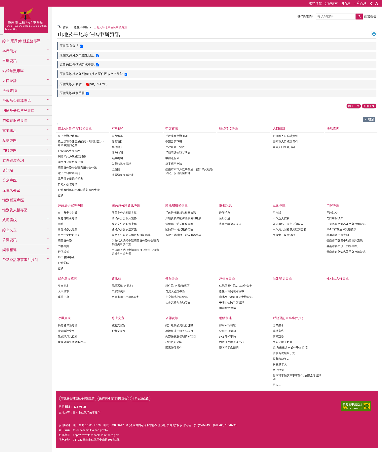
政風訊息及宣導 (67, 336)
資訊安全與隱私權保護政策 (78, 398)
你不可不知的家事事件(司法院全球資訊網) (297, 377)
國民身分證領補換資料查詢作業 (131, 235)
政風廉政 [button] (9, 220)
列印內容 (373, 33)
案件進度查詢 (67, 278)
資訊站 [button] (7, 170)
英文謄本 (63, 285)
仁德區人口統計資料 (285, 135)
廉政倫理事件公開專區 (72, 342)
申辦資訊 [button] (9, 61)
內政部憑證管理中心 (231, 342)
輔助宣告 (278, 336)
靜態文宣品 (119, 325)
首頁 (65, 27)
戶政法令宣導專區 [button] (16, 101)
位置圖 (116, 169)
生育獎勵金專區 (67, 218)
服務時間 (117, 152)
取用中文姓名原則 (69, 235)
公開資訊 (171, 318)
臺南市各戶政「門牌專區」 (343, 246)
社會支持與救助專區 (177, 302)
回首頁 (345, 3)
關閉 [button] (371, 119)
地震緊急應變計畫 (123, 174)
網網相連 (225, 318)
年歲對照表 (119, 291)
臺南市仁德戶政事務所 (26, 19)
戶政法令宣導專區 (70, 205)
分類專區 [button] (9, 180)
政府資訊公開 (173, 342)
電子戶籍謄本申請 (69, 173)
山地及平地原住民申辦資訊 (110, 27)
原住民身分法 (69, 46)
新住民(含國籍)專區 (177, 285)
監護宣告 (278, 330)
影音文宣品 (119, 330)
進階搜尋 (370, 16)
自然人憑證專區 (67, 184)
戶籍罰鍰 (63, 262)
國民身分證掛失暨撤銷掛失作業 (77, 167)
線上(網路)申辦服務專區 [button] (21, 41)
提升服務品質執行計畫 (179, 325)
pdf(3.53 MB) (98, 84)
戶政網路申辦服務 (69, 150)
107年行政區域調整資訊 (341, 229)
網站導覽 (315, 3)
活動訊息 (224, 218)
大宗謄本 (63, 291)
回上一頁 (353, 106)
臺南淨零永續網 (229, 347)
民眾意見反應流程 (284, 235)
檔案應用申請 (173, 163)
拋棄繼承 (278, 325)
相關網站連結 (227, 308)
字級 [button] (376, 3)
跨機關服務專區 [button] (14, 121)
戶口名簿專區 (66, 257)
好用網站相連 (227, 325)
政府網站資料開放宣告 (113, 398)
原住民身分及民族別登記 (77, 55)
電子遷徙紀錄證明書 (70, 178)
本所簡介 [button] (9, 51)
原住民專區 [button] (11, 190)
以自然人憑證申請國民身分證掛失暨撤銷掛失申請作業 (135, 242)
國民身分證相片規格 (124, 218)
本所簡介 (118, 128)
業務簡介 (117, 147)
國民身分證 (65, 240)
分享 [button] (371, 3)
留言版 (277, 212)
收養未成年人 (281, 358)
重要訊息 (225, 205)
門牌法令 (332, 212)
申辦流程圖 (172, 158)
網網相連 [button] (9, 250)
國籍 (60, 223)
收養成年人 (280, 364)
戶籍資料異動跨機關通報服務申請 (79, 189)
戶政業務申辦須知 (176, 135)
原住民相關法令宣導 (231, 291)
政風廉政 (64, 318)
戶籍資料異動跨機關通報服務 (183, 218)
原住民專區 (81, 27)
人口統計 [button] (9, 81)
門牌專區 (332, 205)
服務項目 (117, 141)
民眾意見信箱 (281, 218)
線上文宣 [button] (9, 230)
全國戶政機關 (227, 330)
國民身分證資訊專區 (126, 205)
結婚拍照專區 (13, 71)
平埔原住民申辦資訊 (231, 302)
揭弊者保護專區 (67, 325)
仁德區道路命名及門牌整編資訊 (345, 223)
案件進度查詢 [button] (13, 160)
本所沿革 (117, 135)
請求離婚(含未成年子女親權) (290, 347)
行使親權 (63, 251)
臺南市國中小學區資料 (125, 296)
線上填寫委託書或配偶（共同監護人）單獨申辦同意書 (81, 143)
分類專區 (171, 278)
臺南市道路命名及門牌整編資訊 (345, 251)
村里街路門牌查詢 (337, 235)
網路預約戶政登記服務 (72, 156)
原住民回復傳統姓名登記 (77, 64)
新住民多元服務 (67, 229)
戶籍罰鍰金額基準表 (177, 152)
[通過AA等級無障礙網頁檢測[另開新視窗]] (356, 406)
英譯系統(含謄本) (122, 285)
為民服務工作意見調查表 (288, 223)
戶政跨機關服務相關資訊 (180, 212)
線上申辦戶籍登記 (69, 135)
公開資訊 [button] (9, 240)
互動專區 (279, 205)
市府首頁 (360, 3)
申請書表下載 (173, 141)
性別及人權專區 (14, 210)
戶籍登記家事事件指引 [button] (20, 260)
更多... (62, 195)
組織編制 (117, 158)
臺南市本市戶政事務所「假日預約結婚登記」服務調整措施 (189, 171)
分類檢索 (331, 3)
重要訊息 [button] (9, 130)
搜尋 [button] (359, 16)
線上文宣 (118, 318)
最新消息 (224, 212)
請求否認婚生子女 (284, 353)
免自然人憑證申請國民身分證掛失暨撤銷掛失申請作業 (135, 251)
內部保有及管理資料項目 (180, 336)
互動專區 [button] (9, 140)
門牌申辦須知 (334, 218)
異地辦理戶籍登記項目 (179, 330)
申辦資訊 (171, 128)
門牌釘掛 (63, 246)
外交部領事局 (227, 336)
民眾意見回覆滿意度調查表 (289, 229)
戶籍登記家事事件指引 (289, 318)
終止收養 (278, 369)
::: (4, 2)
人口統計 (279, 128)
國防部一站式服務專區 (179, 229)
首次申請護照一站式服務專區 (183, 235)
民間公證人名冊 (282, 342)
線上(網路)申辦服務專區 (75, 128)
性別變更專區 (13, 200)
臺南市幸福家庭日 (230, 223)
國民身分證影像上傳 (70, 162)
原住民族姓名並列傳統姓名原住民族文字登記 (91, 74)
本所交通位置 (140, 398)
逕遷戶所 (63, 296)
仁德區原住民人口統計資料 (235, 285)
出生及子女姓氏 (67, 212)
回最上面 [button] (369, 106)
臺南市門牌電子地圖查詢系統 (344, 240)
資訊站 (116, 278)
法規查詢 (9, 91)
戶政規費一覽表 (175, 147)
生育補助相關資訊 (176, 296)
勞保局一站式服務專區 (179, 223)
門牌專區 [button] (9, 150)
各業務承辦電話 (121, 163)
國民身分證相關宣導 (124, 212)
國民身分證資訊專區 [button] (18, 111)
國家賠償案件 (173, 347)
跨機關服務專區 (176, 205)
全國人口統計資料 (284, 147)
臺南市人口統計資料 (285, 141)
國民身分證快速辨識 (124, 229)
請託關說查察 (66, 330)
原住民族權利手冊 (72, 93)
